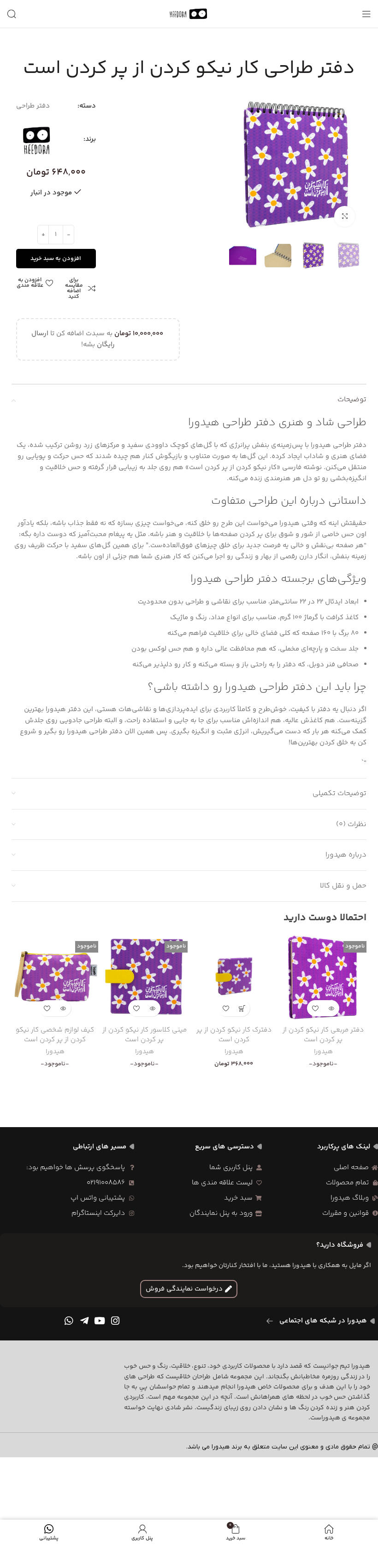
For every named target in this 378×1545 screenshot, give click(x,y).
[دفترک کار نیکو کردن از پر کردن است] (233, 977)
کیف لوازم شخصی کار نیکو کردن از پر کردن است (55, 1035)
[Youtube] (100, 1320)
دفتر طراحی (33, 106)
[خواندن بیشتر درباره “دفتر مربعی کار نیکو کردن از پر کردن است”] (331, 1008)
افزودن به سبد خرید (55, 258)
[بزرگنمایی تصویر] (344, 216)
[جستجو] (11, 14)
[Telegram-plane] (84, 1320)
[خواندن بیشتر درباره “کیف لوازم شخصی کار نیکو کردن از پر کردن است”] (63, 1008)
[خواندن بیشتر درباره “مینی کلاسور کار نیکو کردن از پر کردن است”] (152, 1008)
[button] (242, 1008)
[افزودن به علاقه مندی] (315, 1008)
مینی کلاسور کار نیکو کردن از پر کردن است (144, 1035)
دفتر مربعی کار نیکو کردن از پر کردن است (323, 1035)
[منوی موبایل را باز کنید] (366, 14)
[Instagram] (115, 1320)
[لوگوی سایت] (189, 13)
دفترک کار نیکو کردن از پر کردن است (234, 1035)
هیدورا (323, 1052)
